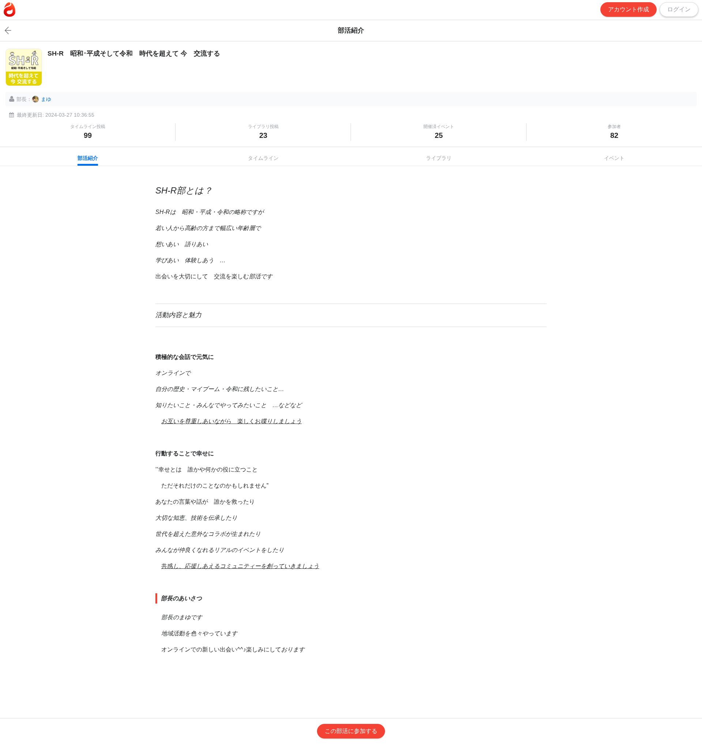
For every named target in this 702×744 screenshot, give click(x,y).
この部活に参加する (351, 731)
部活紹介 (88, 158)
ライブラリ (439, 158)
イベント (614, 158)
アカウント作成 (628, 9)
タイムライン (263, 158)
